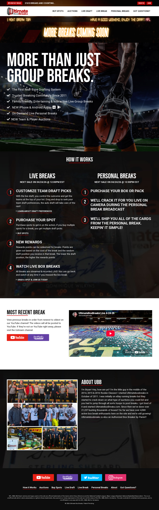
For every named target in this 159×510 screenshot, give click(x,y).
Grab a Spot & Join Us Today (33, 280)
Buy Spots (58, 11)
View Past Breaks (15, 3)
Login (149, 3)
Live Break (101, 11)
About (114, 487)
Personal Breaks (120, 11)
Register (141, 3)
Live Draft (86, 11)
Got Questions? (141, 11)
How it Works (29, 487)
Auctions (72, 11)
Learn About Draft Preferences (35, 211)
